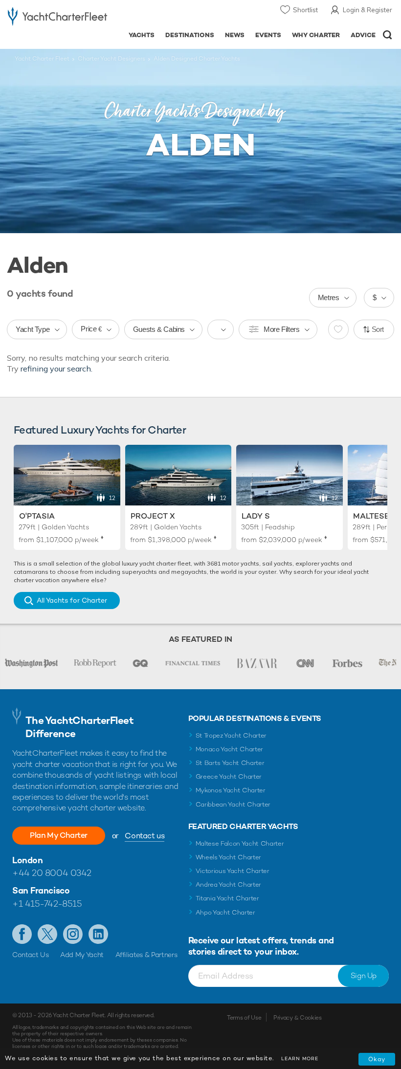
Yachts (142, 35)
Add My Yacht (82, 954)
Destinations (189, 35)
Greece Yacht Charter (229, 776)
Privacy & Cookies (297, 1018)
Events (268, 35)
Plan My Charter (59, 835)
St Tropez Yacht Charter (231, 735)
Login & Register (367, 10)
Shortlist (305, 10)
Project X (153, 516)
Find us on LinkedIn (98, 934)
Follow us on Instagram (73, 934)
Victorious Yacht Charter (232, 871)
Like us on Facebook (22, 934)
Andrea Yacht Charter (229, 884)
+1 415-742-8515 (47, 903)
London (27, 860)
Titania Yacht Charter (227, 898)
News (235, 35)
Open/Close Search (387, 35)
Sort (378, 329)
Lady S (256, 516)
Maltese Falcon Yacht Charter (240, 843)
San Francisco (40, 890)
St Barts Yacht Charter (230, 763)
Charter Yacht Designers (111, 59)
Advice (363, 35)
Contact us (144, 835)
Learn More (299, 1058)
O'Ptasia (37, 516)
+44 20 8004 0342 (51, 872)
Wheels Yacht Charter (229, 857)
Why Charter (316, 35)
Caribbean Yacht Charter (233, 804)
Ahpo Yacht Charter (225, 912)
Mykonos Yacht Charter (231, 790)
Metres (328, 297)
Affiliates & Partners (146, 954)
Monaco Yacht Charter (230, 749)
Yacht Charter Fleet (42, 59)
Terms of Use (244, 1018)
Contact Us (30, 954)
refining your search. (56, 368)
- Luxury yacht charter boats (57, 18)
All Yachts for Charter (72, 600)
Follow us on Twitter (47, 934)
